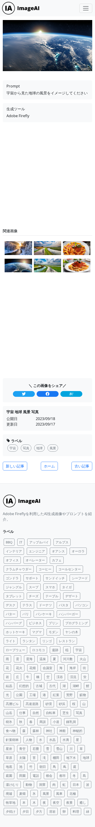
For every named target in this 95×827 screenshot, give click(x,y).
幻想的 (24, 686)
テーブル (51, 596)
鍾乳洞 (71, 722)
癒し (83, 802)
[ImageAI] (22, 8)
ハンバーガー (68, 614)
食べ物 (10, 730)
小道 (56, 722)
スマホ (50, 587)
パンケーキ (44, 614)
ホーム (49, 466)
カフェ (57, 560)
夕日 (25, 811)
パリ (25, 614)
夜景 (69, 802)
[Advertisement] (47, 175)
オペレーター (35, 560)
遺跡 (55, 650)
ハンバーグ (14, 623)
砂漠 (48, 704)
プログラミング (76, 623)
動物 (29, 784)
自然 (36, 713)
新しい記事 (15, 466)
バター (10, 614)
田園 (22, 775)
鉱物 (83, 695)
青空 (22, 748)
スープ (34, 587)
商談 (42, 722)
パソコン (81, 605)
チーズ (34, 596)
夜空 (56, 802)
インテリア (14, 551)
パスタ (63, 605)
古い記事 (81, 466)
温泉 (42, 659)
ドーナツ (45, 605)
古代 (52, 686)
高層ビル (12, 704)
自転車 (51, 713)
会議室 (47, 668)
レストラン (67, 641)
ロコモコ (38, 650)
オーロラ (78, 551)
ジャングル (14, 587)
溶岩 (52, 811)
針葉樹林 (12, 739)
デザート (71, 596)
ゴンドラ (12, 578)
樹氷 (9, 722)
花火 (19, 668)
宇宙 (78, 650)
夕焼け (10, 811)
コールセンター (69, 569)
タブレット (14, 596)
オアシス (58, 551)
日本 (76, 784)
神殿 (62, 730)
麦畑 (22, 793)
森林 (36, 730)
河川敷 (68, 659)
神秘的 (77, 730)
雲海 (29, 659)
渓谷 (59, 677)
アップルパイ (39, 542)
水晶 (52, 739)
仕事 (22, 713)
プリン (53, 623)
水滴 (65, 739)
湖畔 (76, 686)
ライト (10, 641)
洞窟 (42, 784)
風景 (46, 793)
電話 (36, 775)
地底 (9, 766)
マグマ (37, 632)
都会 (49, 775)
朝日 (42, 766)
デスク (10, 605)
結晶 (9, 686)
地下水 (71, 757)
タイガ (67, 587)
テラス (27, 605)
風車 (59, 793)
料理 (76, 811)
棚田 (56, 757)
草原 (9, 757)
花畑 (32, 668)
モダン (53, 632)
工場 (32, 695)
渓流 (73, 677)
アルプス (62, 542)
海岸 (72, 668)
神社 (49, 730)
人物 (29, 739)
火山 (83, 659)
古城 (39, 686)
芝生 (65, 713)
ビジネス (35, 623)
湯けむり (12, 784)
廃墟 (9, 793)
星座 (9, 748)
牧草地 (10, 802)
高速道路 (32, 704)
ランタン (28, 641)
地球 (86, 757)
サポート (32, 578)
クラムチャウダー (19, 569)
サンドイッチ (55, 578)
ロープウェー (15, 650)
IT (20, 542)
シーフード (80, 578)
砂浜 (62, 704)
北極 (72, 793)
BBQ (9, 542)
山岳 (9, 713)
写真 (79, 713)
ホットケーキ (15, 632)
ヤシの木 (71, 632)
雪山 (59, 748)
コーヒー (45, 569)
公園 (19, 695)
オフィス (12, 560)
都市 (62, 775)
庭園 (9, 775)
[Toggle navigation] (85, 8)
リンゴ (47, 641)
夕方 (39, 811)
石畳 (36, 748)
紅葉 (56, 695)
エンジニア (37, 551)
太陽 (22, 757)
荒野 (69, 695)
